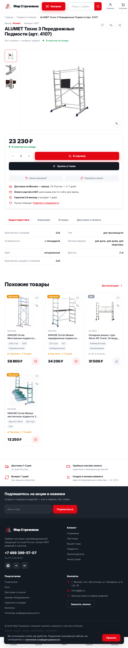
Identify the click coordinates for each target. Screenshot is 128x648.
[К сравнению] (111, 25)
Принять (111, 637)
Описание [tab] (44, 219)
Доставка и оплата (15, 592)
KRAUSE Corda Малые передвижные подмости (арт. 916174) (62, 337)
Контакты (10, 607)
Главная (9, 17)
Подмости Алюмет (27, 17)
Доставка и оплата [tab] (89, 219)
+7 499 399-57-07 (20, 553)
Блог (7, 587)
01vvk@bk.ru (78, 590)
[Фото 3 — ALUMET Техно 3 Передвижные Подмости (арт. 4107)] (11, 84)
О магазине (11, 582)
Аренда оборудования (17, 597)
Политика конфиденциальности (22, 613)
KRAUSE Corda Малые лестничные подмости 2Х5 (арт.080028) (23, 415)
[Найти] (98, 6)
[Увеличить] (116, 123)
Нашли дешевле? (38, 178)
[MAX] (8, 565)
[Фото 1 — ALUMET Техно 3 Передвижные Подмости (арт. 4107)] (11, 56)
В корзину (79, 156)
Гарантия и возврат (15, 602)
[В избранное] (102, 25)
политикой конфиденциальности (42, 639)
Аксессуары (74, 559)
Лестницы (72, 538)
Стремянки (73, 533)
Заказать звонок (81, 604)
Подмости (72, 549)
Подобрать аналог (94, 178)
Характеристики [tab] (18, 219)
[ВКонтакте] (16, 565)
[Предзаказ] (35, 361)
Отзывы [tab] (63, 219)
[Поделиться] (119, 25)
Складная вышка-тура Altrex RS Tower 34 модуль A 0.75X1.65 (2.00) (104, 337)
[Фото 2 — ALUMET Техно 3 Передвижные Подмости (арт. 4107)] (11, 70)
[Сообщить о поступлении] (116, 361)
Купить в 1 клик (66, 166)
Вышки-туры (74, 543)
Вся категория (110, 285)
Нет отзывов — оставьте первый (22, 40)
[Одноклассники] (24, 565)
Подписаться (65, 509)
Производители (75, 554)
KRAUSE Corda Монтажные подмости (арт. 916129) (21, 337)
